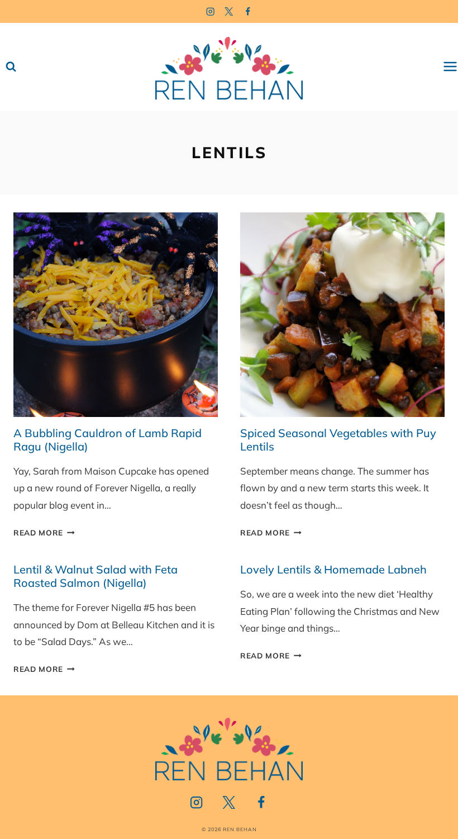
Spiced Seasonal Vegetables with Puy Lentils (338, 439)
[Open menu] (450, 67)
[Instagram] (210, 11)
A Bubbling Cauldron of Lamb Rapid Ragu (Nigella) (107, 439)
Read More (44, 532)
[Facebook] (248, 11)
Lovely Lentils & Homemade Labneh (333, 569)
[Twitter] (229, 11)
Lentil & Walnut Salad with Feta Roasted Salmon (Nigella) (95, 576)
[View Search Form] (11, 66)
